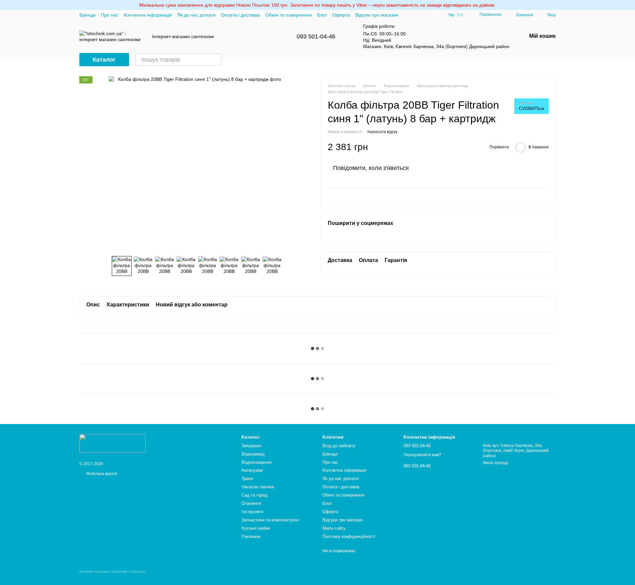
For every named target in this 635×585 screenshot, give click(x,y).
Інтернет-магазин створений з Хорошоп (112, 571)
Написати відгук (382, 131)
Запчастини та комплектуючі (270, 519)
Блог (322, 15)
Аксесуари (252, 470)
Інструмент (252, 511)
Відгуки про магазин (377, 15)
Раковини (250, 536)
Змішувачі (251, 445)
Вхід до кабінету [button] (339, 445)
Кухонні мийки (255, 528)
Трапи (247, 478)
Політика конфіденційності (348, 536)
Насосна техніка (257, 486)
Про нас (109, 15)
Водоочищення (256, 462)
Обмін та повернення (288, 15)
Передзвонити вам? (422, 454)
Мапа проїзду (495, 462)
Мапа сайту (334, 528)
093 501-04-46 (316, 36)
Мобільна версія (101, 473)
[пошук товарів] (215, 60)
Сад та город (254, 495)
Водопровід (253, 454)
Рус (460, 15)
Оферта (341, 15)
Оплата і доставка (240, 15)
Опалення (251, 503)
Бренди (87, 15)
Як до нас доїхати (196, 15)
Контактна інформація (148, 15)
